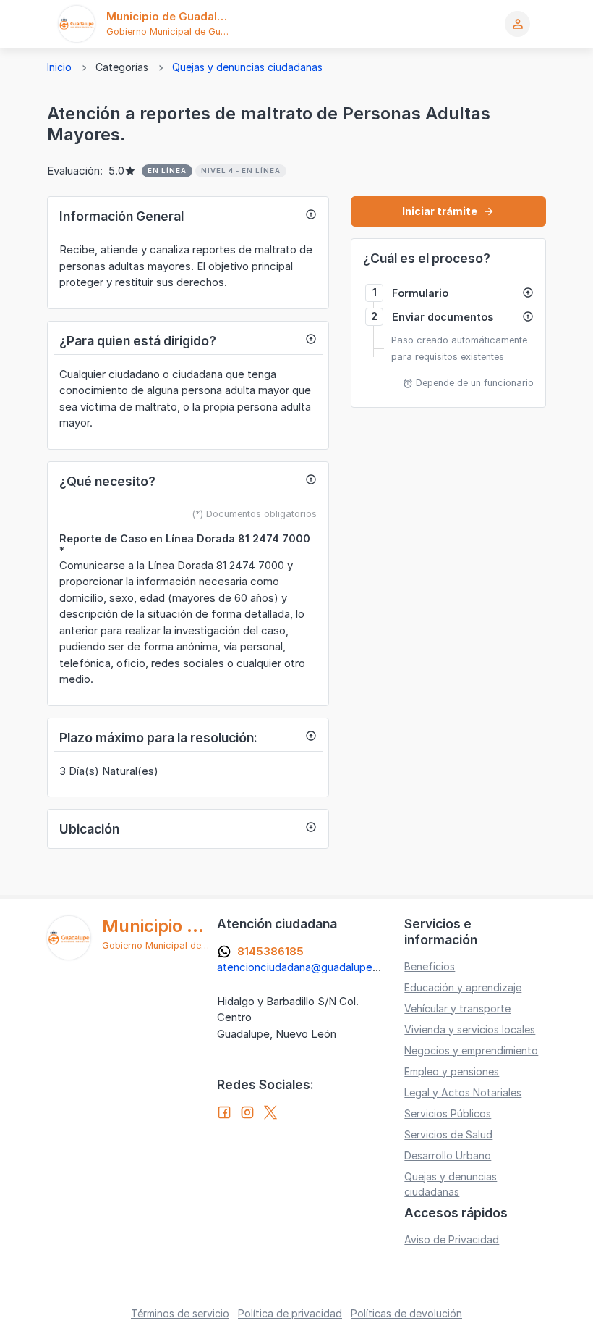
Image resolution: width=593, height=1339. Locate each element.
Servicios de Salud (448, 1134)
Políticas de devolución (406, 1313)
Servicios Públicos (447, 1113)
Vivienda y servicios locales (469, 1029)
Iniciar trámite (448, 211)
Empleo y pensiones (451, 1071)
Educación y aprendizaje (462, 987)
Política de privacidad (290, 1313)
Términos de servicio (180, 1313)
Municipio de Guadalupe (171, 16)
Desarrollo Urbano (447, 1155)
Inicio (59, 67)
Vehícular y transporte (457, 1008)
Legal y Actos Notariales (462, 1092)
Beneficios (429, 966)
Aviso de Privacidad (451, 1239)
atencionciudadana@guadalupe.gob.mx (315, 967)
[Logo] (77, 24)
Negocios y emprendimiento (471, 1050)
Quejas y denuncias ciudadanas (247, 67)
